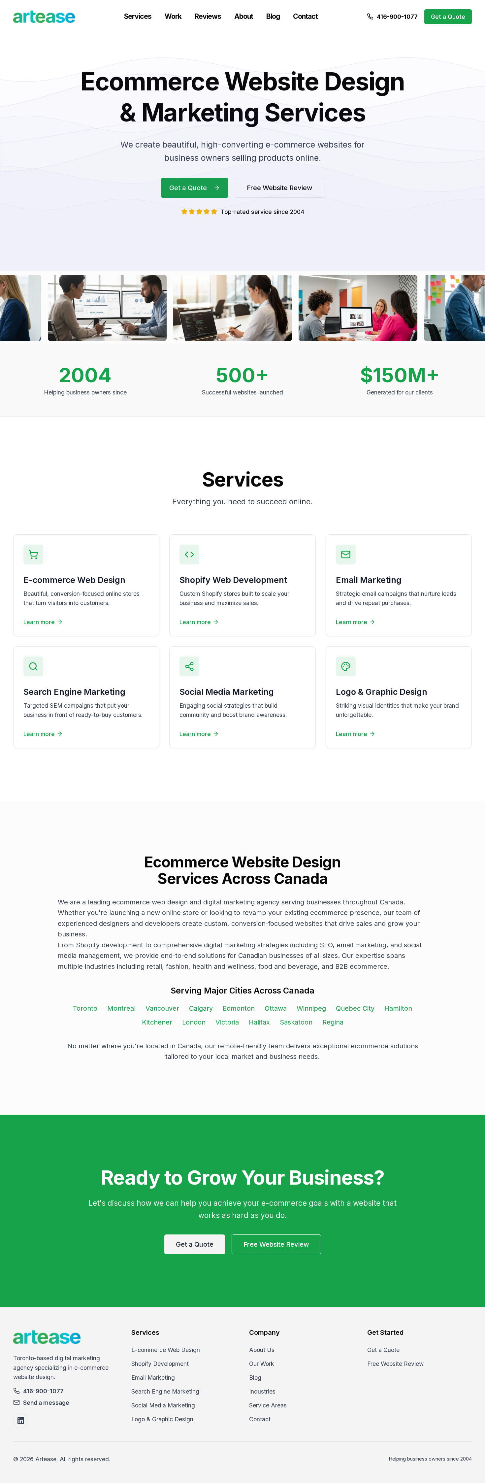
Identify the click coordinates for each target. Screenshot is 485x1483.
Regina (332, 1022)
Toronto (85, 1008)
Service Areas (268, 1405)
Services (137, 16)
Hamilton (398, 1008)
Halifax (259, 1022)
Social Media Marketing (163, 1405)
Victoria (227, 1022)
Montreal (121, 1008)
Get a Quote (448, 16)
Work (173, 16)
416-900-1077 (397, 16)
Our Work (261, 1363)
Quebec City (355, 1008)
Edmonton (239, 1008)
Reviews (208, 16)
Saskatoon (296, 1022)
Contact (305, 16)
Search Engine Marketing (165, 1391)
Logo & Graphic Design (162, 1419)
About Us (262, 1349)
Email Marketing (153, 1377)
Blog (273, 16)
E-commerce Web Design (165, 1349)
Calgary (201, 1008)
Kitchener (157, 1022)
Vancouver (162, 1008)
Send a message (46, 1402)
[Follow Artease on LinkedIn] (20, 1420)
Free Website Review (279, 188)
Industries (262, 1391)
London (194, 1022)
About (243, 16)
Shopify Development (160, 1363)
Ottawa (276, 1008)
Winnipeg (311, 1008)
